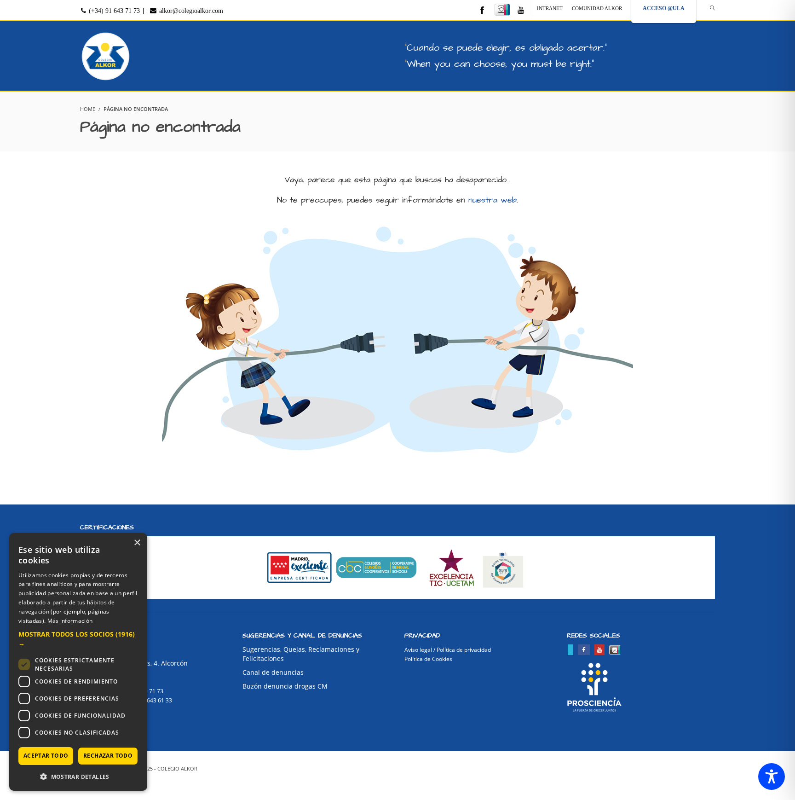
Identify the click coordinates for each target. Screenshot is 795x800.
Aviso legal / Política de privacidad (447, 650)
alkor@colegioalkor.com (190, 10)
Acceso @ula (664, 8)
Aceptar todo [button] (46, 755)
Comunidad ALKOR (597, 8)
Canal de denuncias (273, 672)
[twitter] (570, 649)
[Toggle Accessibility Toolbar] (771, 776)
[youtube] (520, 11)
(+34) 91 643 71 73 (113, 10)
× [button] (136, 542)
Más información (70, 621)
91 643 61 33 (155, 700)
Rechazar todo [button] (107, 755)
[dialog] (78, 662)
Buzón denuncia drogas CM (285, 686)
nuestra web (492, 200)
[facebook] (482, 11)
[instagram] (502, 10)
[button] (78, 639)
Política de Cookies (428, 659)
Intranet (550, 8)
